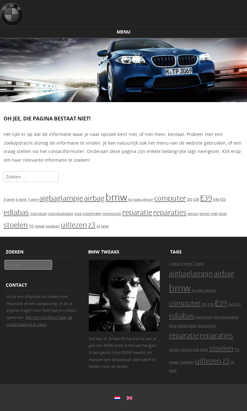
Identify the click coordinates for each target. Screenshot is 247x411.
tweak (40, 226)
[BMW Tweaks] (11, 14)
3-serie (9, 199)
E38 (196, 199)
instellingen (92, 213)
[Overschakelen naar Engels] (130, 398)
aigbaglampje (61, 198)
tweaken (53, 226)
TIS (31, 226)
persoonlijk (112, 213)
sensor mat (208, 213)
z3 (92, 224)
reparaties (170, 212)
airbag (94, 198)
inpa (77, 213)
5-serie (20, 199)
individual (38, 213)
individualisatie (60, 213)
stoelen (16, 224)
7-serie (32, 199)
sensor (193, 213)
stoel (223, 213)
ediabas (16, 212)
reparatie (137, 212)
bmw (116, 197)
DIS (189, 199)
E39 (206, 198)
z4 (98, 226)
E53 (223, 199)
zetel (105, 226)
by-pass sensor (140, 199)
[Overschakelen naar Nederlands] (117, 398)
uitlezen (74, 224)
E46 (216, 199)
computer (170, 198)
